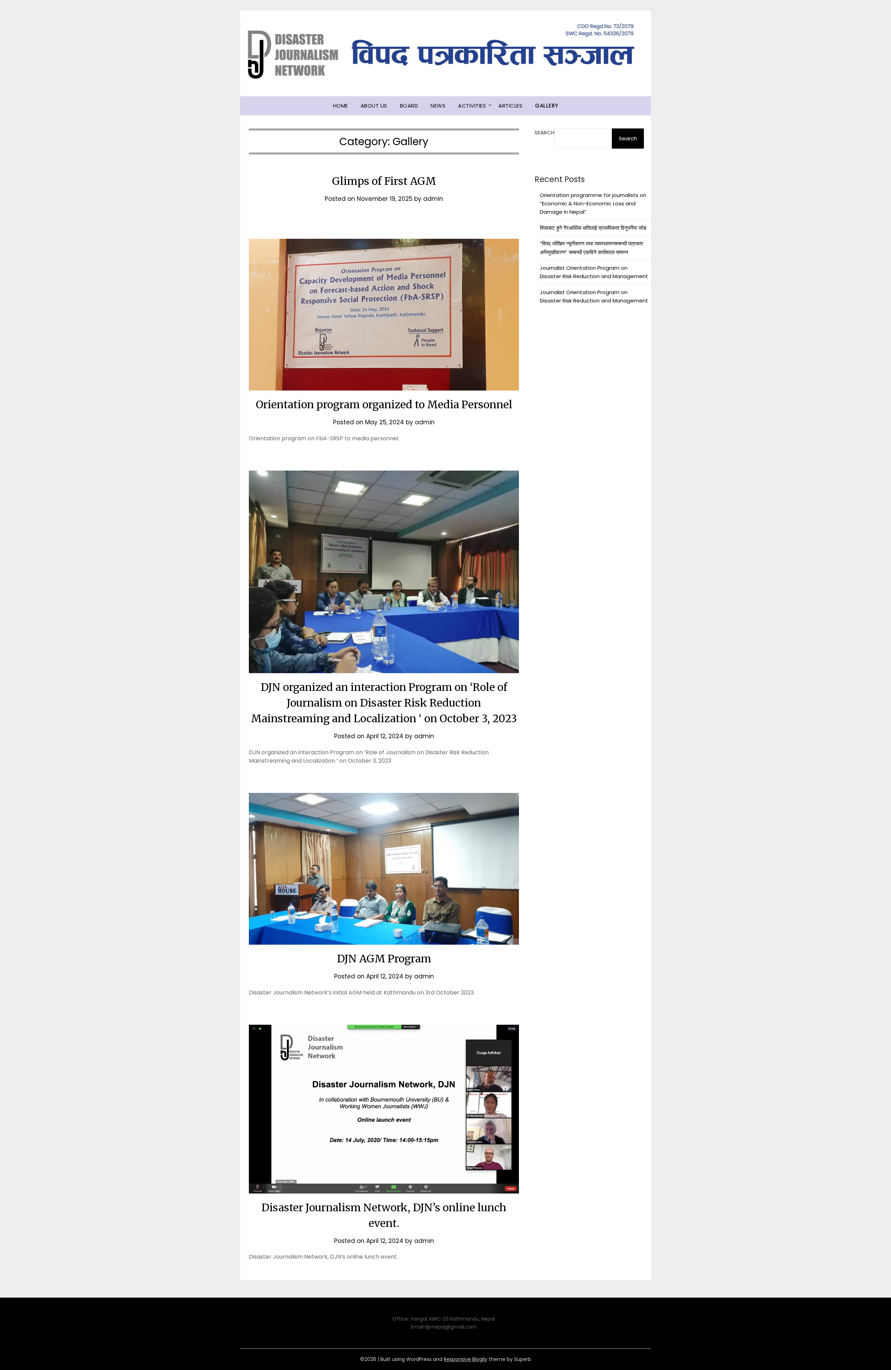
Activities (472, 105)
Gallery (546, 105)
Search (544, 132)
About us (374, 105)
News (438, 105)
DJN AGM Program (384, 958)
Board (409, 105)
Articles (510, 105)
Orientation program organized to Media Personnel (384, 404)
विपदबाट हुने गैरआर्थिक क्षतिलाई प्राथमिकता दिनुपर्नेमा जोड (593, 227)
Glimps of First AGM (384, 181)
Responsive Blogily (465, 1359)
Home (340, 105)
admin (433, 199)
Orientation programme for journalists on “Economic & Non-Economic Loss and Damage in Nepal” (593, 203)
